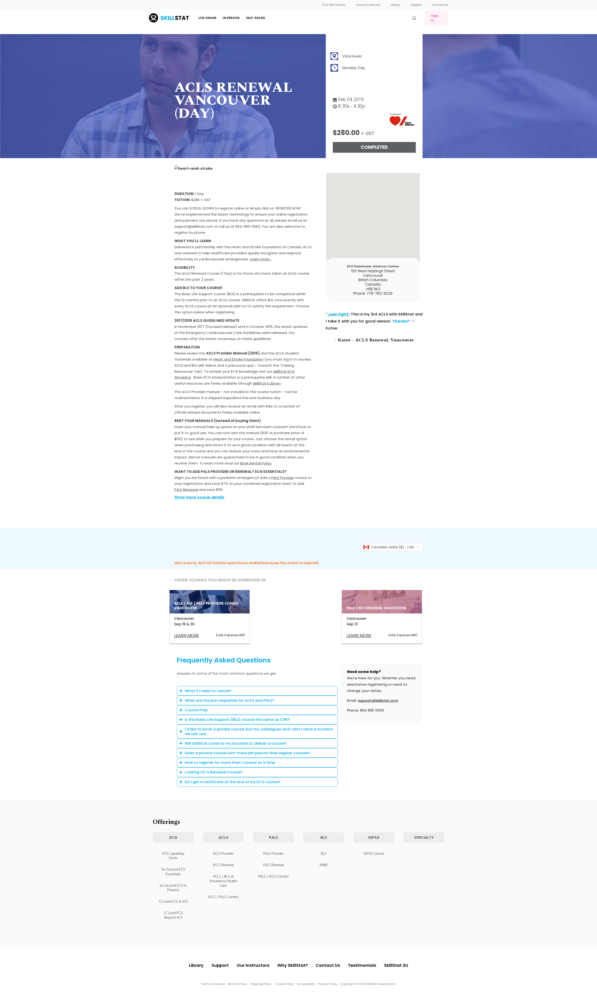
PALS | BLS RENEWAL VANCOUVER (376, 608)
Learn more (186, 635)
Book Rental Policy (255, 463)
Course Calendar (368, 5)
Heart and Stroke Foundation (238, 359)
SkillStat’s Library (267, 383)
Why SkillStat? (292, 965)
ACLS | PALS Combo (223, 897)
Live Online (207, 18)
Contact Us (440, 5)
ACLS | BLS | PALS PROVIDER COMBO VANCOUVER (206, 606)
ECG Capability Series (173, 855)
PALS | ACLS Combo (273, 876)
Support (416, 5)
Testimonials (362, 965)
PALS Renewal (186, 489)
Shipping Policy (261, 984)
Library (395, 5)
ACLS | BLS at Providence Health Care (223, 880)
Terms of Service (213, 984)
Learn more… (261, 259)
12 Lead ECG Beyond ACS (173, 914)
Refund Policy (237, 984)
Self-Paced (255, 18)
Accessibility (306, 984)
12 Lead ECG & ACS (173, 901)
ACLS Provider (223, 853)
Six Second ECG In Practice (173, 887)
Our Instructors (253, 965)
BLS (323, 853)
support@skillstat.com (378, 700)
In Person (231, 18)
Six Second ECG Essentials (173, 871)
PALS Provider (282, 477)
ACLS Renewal (223, 865)
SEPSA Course (373, 853)
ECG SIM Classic (334, 5)
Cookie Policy (284, 984)
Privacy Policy (327, 984)
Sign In (434, 18)
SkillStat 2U (396, 965)
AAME (323, 865)
